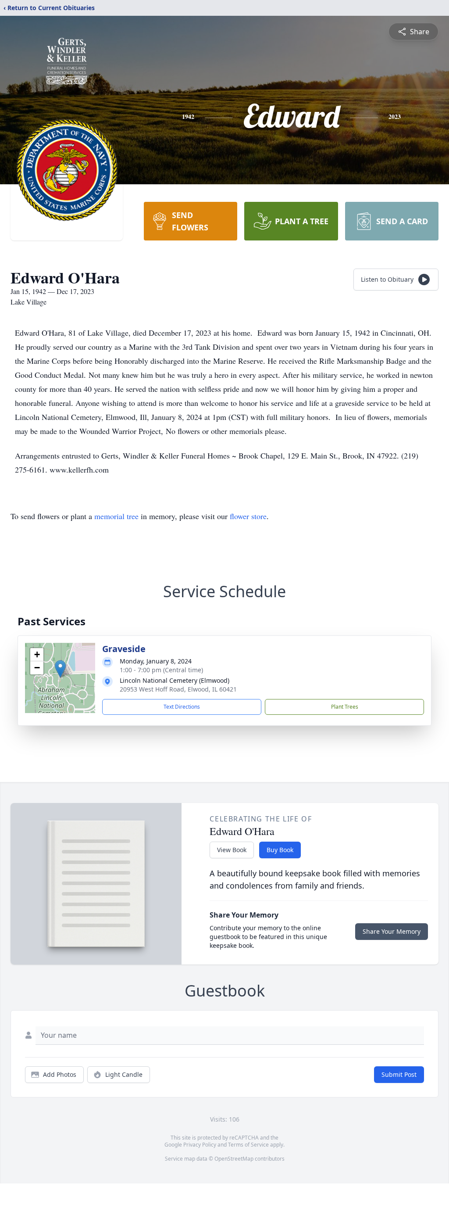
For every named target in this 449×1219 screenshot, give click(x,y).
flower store (248, 516)
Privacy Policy (199, 1144)
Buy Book (280, 850)
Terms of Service (248, 1144)
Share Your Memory (391, 931)
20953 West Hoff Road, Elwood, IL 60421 (178, 689)
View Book (231, 850)
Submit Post (399, 1074)
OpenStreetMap (233, 1158)
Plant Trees (344, 706)
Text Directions (182, 706)
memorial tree (116, 516)
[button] (60, 669)
